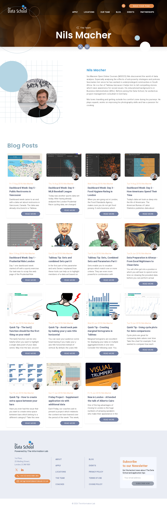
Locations (89, 12)
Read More (30, 214)
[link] (75, 12)
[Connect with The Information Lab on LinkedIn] (23, 470)
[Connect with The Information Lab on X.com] (17, 470)
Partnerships (147, 12)
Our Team (105, 12)
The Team (60, 478)
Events (130, 12)
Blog (118, 12)
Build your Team (141, 6)
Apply (75, 12)
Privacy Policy (96, 472)
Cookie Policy (95, 484)
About (58, 459)
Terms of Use (95, 478)
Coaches (59, 484)
